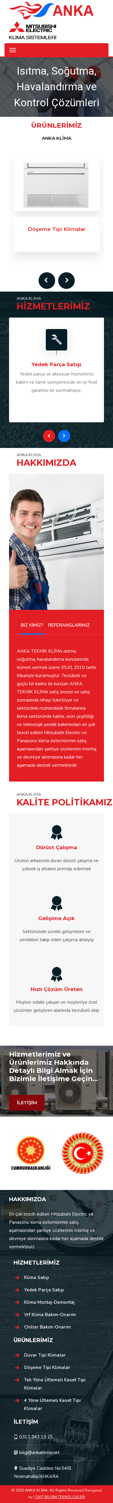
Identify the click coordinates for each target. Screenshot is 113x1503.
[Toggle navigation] (12, 50)
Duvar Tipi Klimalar (45, 1355)
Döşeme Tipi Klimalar (47, 1367)
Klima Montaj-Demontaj (49, 1302)
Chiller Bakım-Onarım (47, 1327)
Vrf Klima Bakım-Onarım (50, 1315)
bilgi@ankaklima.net (39, 1453)
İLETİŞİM (27, 1102)
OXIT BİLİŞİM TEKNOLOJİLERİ (60, 1497)
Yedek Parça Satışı (44, 1290)
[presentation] (47, 280)
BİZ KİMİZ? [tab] (32, 625)
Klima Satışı (36, 1277)
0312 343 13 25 (36, 1437)
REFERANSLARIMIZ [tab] (69, 625)
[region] (56, 87)
